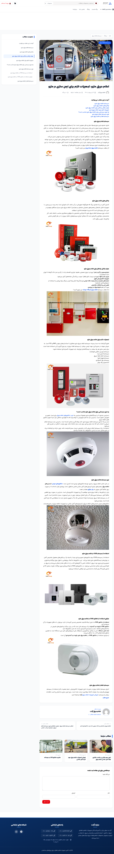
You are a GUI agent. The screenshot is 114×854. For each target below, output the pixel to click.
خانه (110, 36)
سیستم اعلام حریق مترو (102, 104)
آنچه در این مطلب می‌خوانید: (26, 43)
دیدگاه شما (106, 774)
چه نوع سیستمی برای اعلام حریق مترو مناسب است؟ (93, 112)
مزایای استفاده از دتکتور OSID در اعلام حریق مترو (20, 77)
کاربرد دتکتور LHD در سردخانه (52, 757)
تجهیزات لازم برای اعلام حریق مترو (99, 110)
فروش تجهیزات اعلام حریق (90, 695)
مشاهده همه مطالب (95, 714)
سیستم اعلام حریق (97, 36)
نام (109, 793)
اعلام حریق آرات (101, 92)
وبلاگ (88, 9)
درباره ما (75, 9)
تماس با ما (82, 9)
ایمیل (73, 793)
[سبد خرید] (15, 3)
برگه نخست (95, 9)
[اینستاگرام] (16, 832)
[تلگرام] (21, 832)
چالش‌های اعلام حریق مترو (101, 106)
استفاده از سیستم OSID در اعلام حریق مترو (21, 73)
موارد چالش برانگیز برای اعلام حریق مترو (97, 108)
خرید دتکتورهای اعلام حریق (65, 415)
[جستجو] (96, 3)
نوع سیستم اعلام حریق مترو (100, 114)
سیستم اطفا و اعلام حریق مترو (100, 116)
